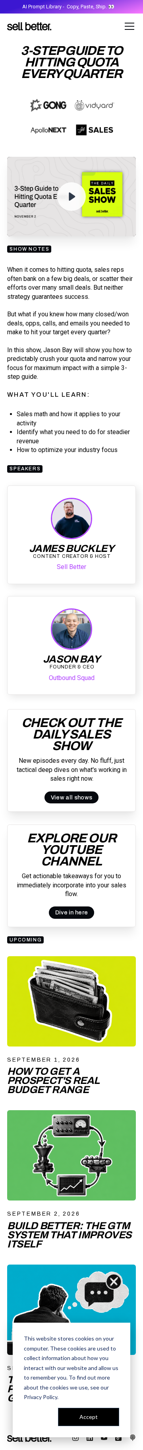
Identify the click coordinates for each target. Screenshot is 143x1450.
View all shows (71, 797)
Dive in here (71, 912)
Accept (88, 1416)
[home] (29, 26)
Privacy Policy (40, 1396)
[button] (128, 26)
